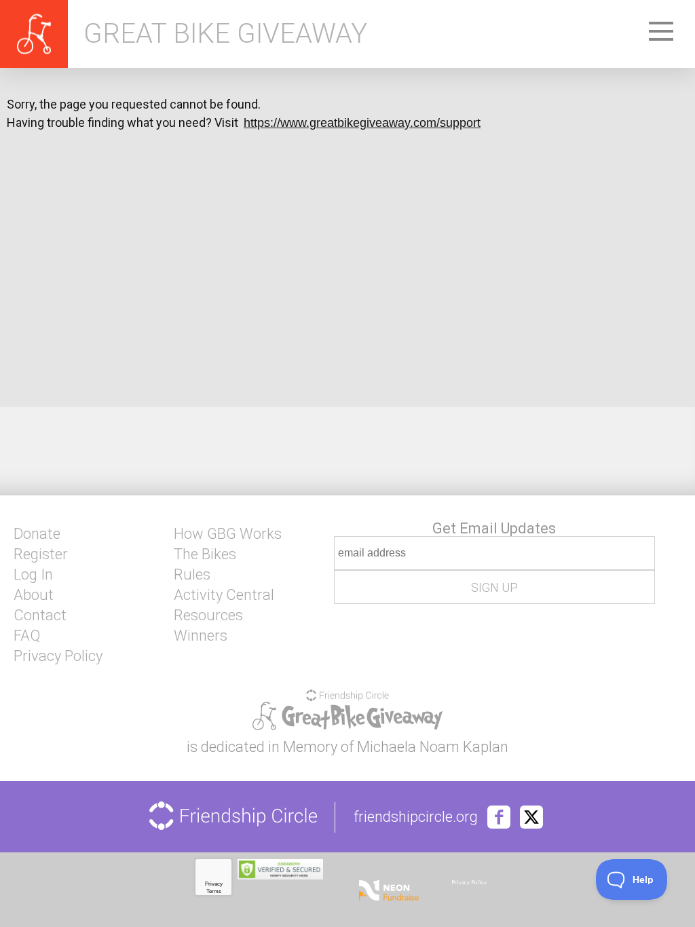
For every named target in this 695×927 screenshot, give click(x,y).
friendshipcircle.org (416, 817)
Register (41, 554)
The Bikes (205, 554)
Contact (40, 615)
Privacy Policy (58, 656)
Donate (37, 534)
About (34, 595)
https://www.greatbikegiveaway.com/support (362, 123)
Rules (192, 574)
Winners (200, 635)
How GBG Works (228, 534)
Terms (213, 891)
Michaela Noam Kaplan (432, 746)
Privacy (214, 884)
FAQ (27, 635)
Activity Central (224, 595)
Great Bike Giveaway (225, 34)
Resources (208, 615)
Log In (33, 574)
